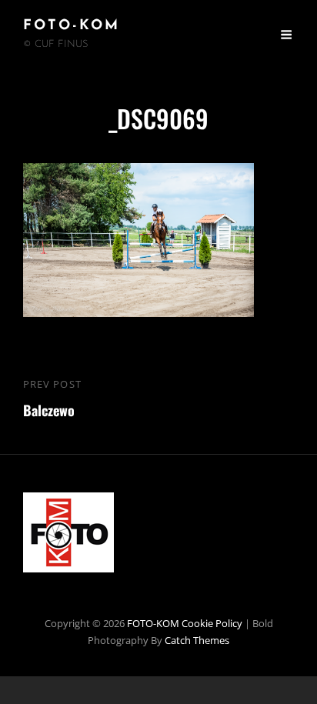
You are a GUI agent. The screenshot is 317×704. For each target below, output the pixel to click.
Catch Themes (197, 640)
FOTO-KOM (71, 26)
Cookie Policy (212, 623)
